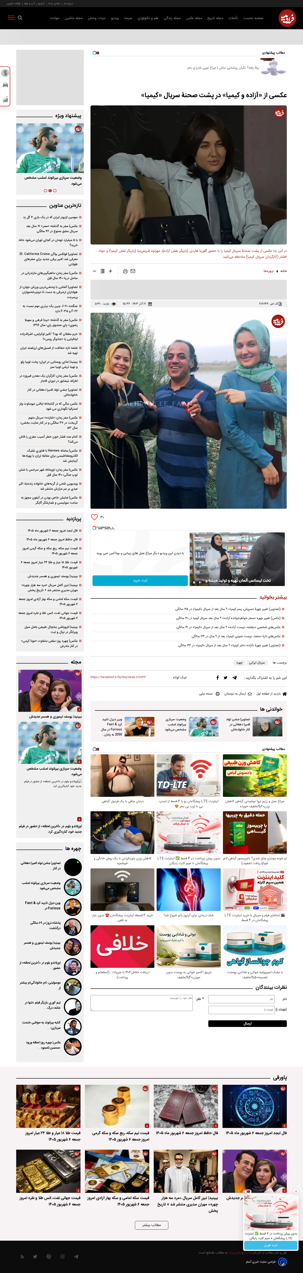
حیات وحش (97, 18)
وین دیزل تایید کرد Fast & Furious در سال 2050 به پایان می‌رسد (111, 729)
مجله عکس (194, 18)
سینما (128, 18)
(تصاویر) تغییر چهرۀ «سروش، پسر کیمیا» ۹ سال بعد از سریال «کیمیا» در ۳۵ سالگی (228, 609)
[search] (20, 19)
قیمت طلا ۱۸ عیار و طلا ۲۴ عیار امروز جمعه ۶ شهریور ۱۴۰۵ (49, 565)
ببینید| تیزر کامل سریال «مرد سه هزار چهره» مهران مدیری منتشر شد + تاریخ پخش (50, 588)
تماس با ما (54, 3)
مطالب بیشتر (151, 1225)
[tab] (55, 190)
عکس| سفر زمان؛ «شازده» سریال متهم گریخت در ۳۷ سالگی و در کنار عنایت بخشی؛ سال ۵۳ (49, 423)
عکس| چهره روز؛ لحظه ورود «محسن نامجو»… (43, 1045)
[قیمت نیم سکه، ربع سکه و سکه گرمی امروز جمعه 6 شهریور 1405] (117, 1106)
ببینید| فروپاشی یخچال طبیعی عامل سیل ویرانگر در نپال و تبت (51, 630)
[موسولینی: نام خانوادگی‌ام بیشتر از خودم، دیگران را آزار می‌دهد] (72, 987)
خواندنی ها (271, 709)
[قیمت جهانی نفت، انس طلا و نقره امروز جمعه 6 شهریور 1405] (48, 1171)
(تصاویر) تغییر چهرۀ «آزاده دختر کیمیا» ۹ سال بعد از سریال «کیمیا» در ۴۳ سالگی (229, 645)
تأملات (233, 18)
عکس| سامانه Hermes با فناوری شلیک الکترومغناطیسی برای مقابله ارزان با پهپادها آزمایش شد (50, 456)
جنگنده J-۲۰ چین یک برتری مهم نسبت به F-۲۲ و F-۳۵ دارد (50, 309)
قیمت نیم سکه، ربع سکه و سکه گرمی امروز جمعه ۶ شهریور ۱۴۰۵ (50, 551)
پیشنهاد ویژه (68, 116)
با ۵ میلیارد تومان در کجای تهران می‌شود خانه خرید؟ (48, 243)
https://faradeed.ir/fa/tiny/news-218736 (118, 677)
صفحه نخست (253, 18)
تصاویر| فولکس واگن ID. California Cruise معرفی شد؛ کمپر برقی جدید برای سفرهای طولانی (49, 259)
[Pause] (194, 582)
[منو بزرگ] (11, 18)
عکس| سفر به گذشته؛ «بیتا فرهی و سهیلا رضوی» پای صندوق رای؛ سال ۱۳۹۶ (51, 323)
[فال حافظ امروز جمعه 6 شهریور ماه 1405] (186, 1106)
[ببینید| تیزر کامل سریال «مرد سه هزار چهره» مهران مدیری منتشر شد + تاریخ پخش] (186, 1171)
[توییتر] (225, 678)
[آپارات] (48, 1257)
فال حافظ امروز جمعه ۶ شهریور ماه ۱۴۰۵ (52, 539)
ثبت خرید (140, 581)
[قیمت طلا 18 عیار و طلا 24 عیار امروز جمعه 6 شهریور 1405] (48, 1106)
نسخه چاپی (205, 693)
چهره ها (73, 849)
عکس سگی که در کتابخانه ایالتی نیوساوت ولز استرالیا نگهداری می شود (48, 406)
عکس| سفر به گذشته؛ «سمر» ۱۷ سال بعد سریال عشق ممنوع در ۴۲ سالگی (52, 229)
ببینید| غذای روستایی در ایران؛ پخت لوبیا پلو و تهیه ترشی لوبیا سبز (49, 364)
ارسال (248, 1024)
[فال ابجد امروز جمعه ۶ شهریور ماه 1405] (254, 1106)
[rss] (22, 1258)
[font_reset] (102, 272)
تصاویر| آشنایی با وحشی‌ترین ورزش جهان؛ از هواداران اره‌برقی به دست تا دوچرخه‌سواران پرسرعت (49, 292)
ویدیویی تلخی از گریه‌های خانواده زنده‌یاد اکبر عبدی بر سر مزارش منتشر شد (48, 486)
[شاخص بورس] (5, 100)
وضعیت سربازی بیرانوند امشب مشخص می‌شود (175, 724)
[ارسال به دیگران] (133, 272)
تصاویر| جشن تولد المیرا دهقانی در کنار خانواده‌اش (238, 724)
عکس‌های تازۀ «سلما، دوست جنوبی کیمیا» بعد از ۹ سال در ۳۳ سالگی (236, 636)
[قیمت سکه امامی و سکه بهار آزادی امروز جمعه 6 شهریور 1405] (117, 1171)
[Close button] (296, 1191)
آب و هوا (29, 3)
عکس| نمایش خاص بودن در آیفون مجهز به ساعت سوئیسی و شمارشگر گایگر (49, 500)
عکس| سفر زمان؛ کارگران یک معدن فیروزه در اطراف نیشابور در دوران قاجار (49, 378)
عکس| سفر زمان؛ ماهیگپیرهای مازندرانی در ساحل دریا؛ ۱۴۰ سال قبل (49, 276)
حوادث (54, 18)
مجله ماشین (74, 18)
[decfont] (94, 272)
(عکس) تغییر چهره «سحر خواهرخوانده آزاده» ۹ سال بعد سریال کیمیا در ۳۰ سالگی (228, 618)
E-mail (281, 1010)
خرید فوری (270, 1245)
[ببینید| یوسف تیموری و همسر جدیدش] (50, 691)
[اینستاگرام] (62, 1257)
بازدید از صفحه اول (268, 694)
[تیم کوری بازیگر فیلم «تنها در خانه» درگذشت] (72, 1007)
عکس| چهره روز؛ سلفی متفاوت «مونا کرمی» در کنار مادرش (49, 643)
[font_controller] (110, 272)
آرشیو (41, 3)
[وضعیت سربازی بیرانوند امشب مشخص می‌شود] (203, 726)
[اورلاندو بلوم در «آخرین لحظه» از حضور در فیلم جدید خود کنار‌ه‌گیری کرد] (50, 800)
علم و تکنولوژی (148, 18)
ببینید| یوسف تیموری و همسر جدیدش (53, 576)
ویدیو (115, 18)
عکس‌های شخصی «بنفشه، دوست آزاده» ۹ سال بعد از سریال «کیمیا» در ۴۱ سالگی (228, 627)
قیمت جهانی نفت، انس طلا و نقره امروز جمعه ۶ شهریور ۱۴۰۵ (48, 616)
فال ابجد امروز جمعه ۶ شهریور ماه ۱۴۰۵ (53, 530)
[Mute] (200, 582)
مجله (76, 662)
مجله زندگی (172, 18)
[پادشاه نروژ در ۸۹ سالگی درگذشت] (72, 927)
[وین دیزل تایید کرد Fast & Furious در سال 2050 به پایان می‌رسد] (139, 726)
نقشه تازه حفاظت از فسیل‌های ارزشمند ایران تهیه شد (49, 350)
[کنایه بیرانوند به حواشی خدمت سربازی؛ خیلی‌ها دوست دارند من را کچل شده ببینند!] (72, 1027)
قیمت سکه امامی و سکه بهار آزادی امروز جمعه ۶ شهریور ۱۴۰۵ (48, 602)
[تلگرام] (234, 678)
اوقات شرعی (13, 3)
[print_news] (125, 272)
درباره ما (68, 3)
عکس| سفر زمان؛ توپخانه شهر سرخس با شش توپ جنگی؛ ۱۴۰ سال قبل (48, 472)
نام (285, 999)
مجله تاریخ (215, 18)
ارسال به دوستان (235, 694)
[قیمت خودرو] (5, 86)
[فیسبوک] (217, 678)
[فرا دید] (287, 18)
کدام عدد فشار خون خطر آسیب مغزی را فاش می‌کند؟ (48, 439)
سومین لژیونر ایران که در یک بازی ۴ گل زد (50, 217)
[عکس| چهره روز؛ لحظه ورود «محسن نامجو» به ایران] (72, 1047)
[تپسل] (94, 528)
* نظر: (200, 999)
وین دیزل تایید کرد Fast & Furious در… (43, 905)
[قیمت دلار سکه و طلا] (5, 74)
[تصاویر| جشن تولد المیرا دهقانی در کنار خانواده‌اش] (267, 726)
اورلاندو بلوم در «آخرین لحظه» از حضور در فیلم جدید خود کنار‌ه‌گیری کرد (50, 829)
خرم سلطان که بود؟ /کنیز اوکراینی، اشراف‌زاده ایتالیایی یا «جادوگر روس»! (49, 337)
